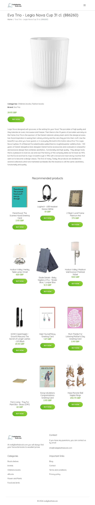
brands (10, 466)
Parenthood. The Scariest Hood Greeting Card (20, 215)
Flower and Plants (15, 478)
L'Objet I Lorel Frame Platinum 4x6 (75, 214)
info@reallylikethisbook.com (60, 448)
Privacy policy (54, 474)
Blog (51, 461)
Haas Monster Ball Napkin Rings (75, 394)
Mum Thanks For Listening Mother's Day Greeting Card (75, 336)
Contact (52, 466)
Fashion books (38, 104)
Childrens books (24, 104)
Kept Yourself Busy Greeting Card (47, 335)
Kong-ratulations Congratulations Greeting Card (47, 395)
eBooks (11, 474)
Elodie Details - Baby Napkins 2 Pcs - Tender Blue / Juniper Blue (47, 280)
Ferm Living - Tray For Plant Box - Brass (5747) (20, 403)
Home (10, 19)
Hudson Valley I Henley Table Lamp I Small (19, 270)
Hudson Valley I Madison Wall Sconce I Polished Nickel (75, 272)
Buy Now (16, 119)
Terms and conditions (57, 470)
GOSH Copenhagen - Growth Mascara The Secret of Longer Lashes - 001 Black (19, 337)
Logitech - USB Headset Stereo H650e (47, 207)
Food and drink (14, 483)
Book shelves (13, 461)
